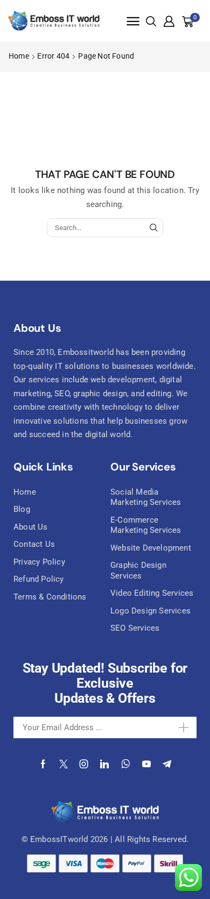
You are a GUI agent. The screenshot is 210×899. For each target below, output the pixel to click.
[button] (133, 21)
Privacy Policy (39, 562)
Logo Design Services (150, 611)
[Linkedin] (104, 764)
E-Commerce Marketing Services (145, 525)
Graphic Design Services (138, 570)
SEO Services (134, 628)
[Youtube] (146, 764)
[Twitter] (63, 764)
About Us (30, 527)
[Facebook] (43, 764)
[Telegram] (167, 764)
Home (19, 56)
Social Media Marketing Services (145, 497)
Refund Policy (38, 579)
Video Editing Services (151, 593)
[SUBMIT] (178, 727)
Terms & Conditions (50, 597)
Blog (21, 509)
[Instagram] (84, 764)
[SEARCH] (153, 227)
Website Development (150, 548)
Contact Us (34, 544)
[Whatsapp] (125, 764)
